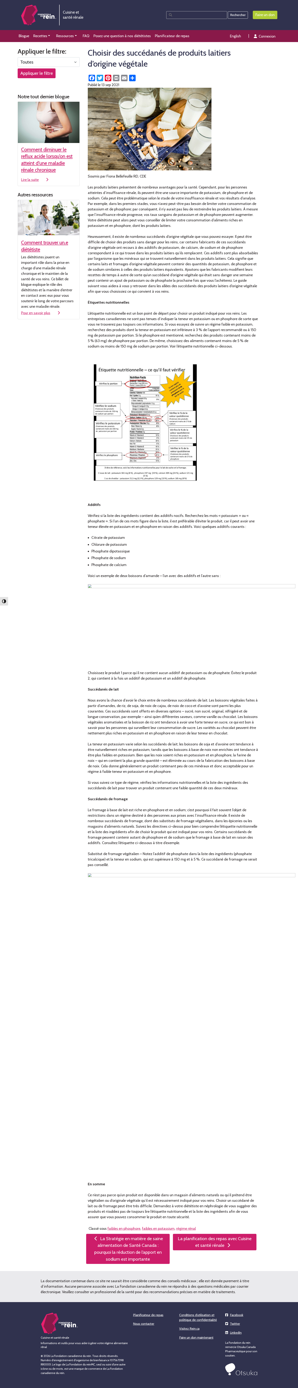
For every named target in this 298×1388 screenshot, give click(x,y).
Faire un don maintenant (196, 1337)
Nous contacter (143, 1324)
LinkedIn (236, 1333)
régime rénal (186, 1228)
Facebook (236, 1315)
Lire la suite (30, 180)
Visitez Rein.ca (189, 1329)
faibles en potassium (158, 1228)
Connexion (267, 36)
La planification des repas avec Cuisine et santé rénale (215, 1242)
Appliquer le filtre (36, 73)
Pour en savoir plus (35, 313)
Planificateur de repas (148, 1315)
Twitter (235, 1324)
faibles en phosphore (123, 1228)
